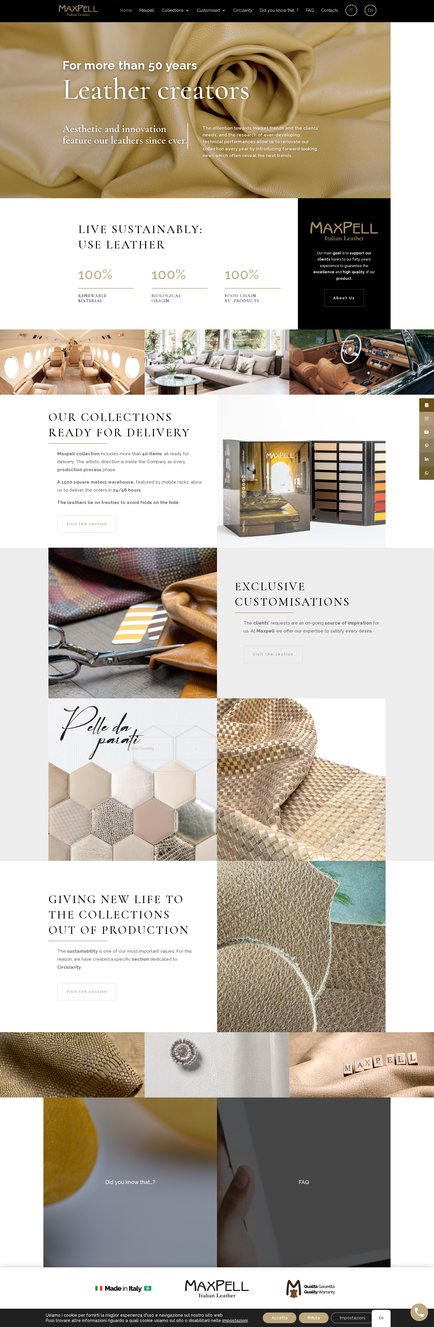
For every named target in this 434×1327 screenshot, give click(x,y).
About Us (344, 298)
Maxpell (146, 10)
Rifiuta (314, 1317)
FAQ (310, 10)
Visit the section (86, 524)
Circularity (242, 10)
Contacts (329, 10)
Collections (173, 10)
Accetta (280, 1317)
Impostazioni (352, 1317)
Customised (208, 10)
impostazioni (235, 1320)
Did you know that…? (279, 10)
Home (126, 10)
